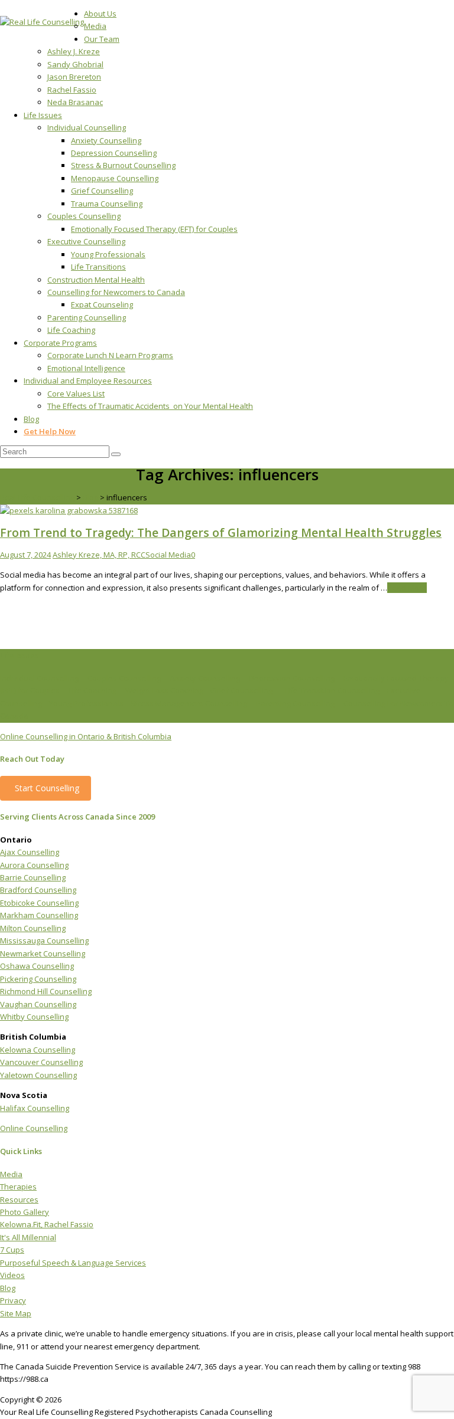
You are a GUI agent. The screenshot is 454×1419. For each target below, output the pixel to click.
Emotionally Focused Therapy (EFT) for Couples (154, 229)
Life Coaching (71, 330)
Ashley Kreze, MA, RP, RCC (99, 554)
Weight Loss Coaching (164, 690)
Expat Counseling (102, 304)
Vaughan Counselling (38, 1004)
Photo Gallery (24, 1212)
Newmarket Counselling (42, 953)
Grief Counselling (102, 190)
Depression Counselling (114, 153)
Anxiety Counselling (106, 140)
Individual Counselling (86, 127)
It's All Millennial (28, 1237)
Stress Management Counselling (189, 703)
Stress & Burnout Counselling (123, 165)
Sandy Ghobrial (75, 64)
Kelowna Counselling (37, 1049)
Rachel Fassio (71, 89)
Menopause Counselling (114, 178)
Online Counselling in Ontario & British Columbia (85, 736)
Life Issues (43, 115)
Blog (31, 419)
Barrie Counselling (33, 877)
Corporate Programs (60, 342)
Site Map (15, 1313)
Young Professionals (108, 254)
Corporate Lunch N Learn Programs (110, 355)
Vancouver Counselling (41, 1062)
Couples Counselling (84, 216)
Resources (19, 1199)
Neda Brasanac (75, 102)
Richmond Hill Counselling (46, 991)
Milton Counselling (33, 928)
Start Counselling (47, 788)
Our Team (101, 39)
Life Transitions (98, 266)
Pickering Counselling (38, 979)
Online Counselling (33, 1128)
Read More (407, 587)
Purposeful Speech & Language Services (73, 1262)
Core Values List (76, 393)
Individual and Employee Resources (88, 380)
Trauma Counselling (106, 203)
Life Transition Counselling (332, 690)
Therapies (18, 1186)
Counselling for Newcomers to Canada (116, 292)
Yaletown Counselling (38, 1075)
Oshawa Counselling (37, 966)
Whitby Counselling (34, 1016)
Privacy (13, 1300)
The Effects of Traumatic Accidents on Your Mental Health (150, 406)
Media (95, 26)
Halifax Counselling (34, 1108)
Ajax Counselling (29, 852)
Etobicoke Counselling (39, 902)
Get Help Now (50, 431)
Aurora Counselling (34, 865)
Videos (12, 1275)
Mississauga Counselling (44, 940)
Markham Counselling (39, 915)
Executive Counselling (86, 241)
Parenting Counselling (86, 317)
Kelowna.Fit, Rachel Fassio (46, 1224)
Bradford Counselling (38, 889)
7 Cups (12, 1249)
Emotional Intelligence (86, 368)
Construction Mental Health (96, 279)
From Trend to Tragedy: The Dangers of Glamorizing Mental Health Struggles (221, 532)
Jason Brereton (74, 76)
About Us (100, 13)
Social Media (168, 554)
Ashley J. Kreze (73, 51)
